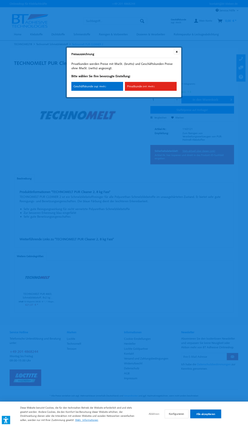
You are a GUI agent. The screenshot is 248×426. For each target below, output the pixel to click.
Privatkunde (141, 86)
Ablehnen (154, 413)
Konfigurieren (176, 413)
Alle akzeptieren (205, 414)
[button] (6, 420)
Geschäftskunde (90, 86)
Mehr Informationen (86, 420)
